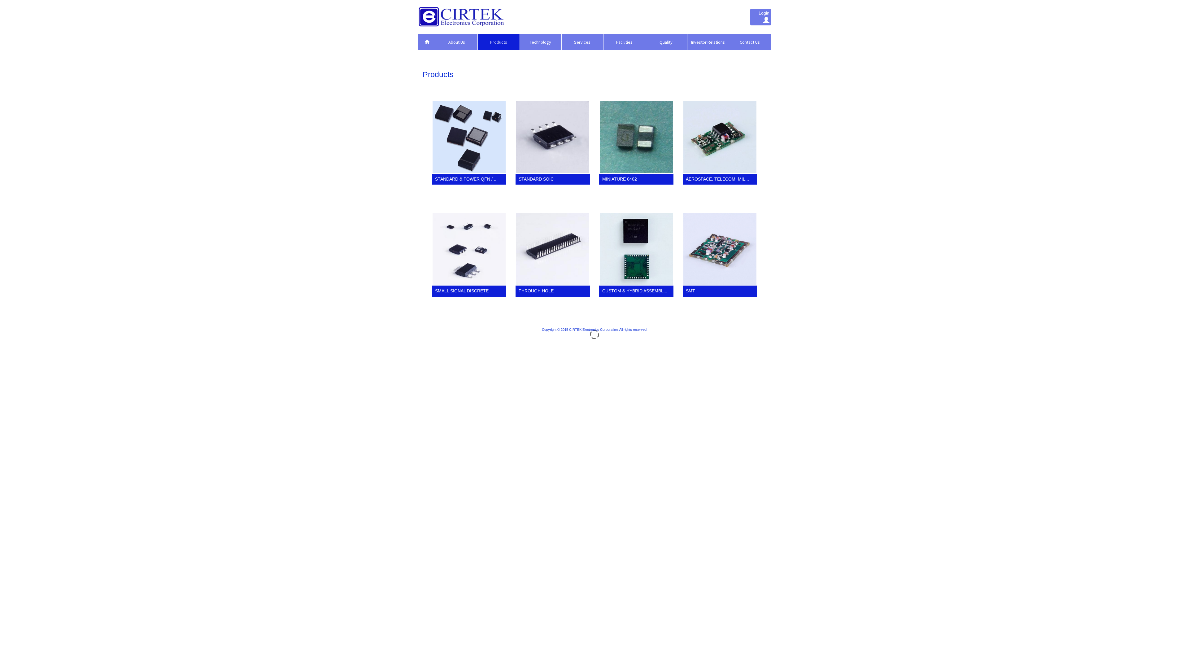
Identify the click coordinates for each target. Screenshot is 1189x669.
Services (582, 42)
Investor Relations (708, 42)
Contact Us (750, 42)
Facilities (624, 42)
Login (764, 13)
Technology (540, 42)
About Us (456, 42)
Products (498, 42)
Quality (666, 42)
